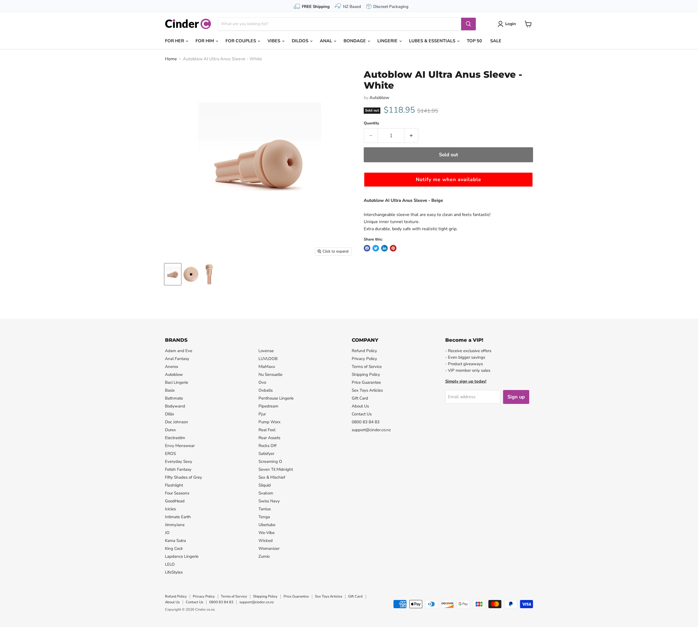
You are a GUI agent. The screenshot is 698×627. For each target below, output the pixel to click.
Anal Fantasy (177, 358)
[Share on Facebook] (367, 248)
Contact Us (362, 414)
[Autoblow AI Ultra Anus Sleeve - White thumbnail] (172, 274)
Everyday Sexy (178, 461)
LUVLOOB (268, 358)
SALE (495, 41)
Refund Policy (364, 350)
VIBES (274, 41)
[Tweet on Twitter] (375, 248)
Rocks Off (267, 445)
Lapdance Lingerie (181, 556)
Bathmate (174, 398)
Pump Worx (269, 422)
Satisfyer (266, 453)
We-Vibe (266, 532)
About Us (360, 406)
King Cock (174, 548)
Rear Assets (269, 437)
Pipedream (268, 406)
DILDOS (300, 41)
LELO (170, 564)
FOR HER (175, 41)
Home (171, 58)
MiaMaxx (266, 366)
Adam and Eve (178, 350)
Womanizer (268, 548)
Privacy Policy (364, 358)
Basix (170, 390)
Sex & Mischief (271, 477)
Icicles (170, 509)
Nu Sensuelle (270, 374)
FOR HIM (205, 41)
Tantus (264, 509)
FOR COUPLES (241, 41)
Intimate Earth (178, 517)
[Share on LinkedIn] (384, 248)
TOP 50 (474, 41)
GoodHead (175, 501)
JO (167, 532)
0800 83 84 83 (366, 422)
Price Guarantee (366, 382)
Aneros (171, 366)
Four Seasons (177, 493)
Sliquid (264, 485)
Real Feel (266, 430)
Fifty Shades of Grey (183, 477)
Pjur (262, 414)
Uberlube (266, 524)
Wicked (265, 540)
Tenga (264, 517)
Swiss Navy (269, 501)
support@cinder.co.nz (371, 430)
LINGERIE (388, 41)
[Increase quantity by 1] (411, 135)
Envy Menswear (180, 445)
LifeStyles (174, 572)
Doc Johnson (176, 422)
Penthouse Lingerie (276, 398)
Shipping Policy (366, 374)
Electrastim (175, 437)
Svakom (265, 493)
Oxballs (265, 390)
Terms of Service (367, 366)
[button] (448, 179)
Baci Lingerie (176, 382)
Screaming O (270, 461)
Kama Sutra (175, 540)
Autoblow (379, 98)
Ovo (262, 382)
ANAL (326, 41)
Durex (170, 430)
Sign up (516, 397)
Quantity (371, 123)
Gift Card (360, 398)
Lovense (266, 350)
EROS (170, 453)
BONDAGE (355, 41)
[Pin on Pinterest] (393, 248)
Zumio (264, 556)
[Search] (468, 24)
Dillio (169, 414)
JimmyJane (175, 524)
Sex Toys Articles (367, 390)
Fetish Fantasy (178, 469)
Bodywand (175, 406)
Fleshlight (174, 485)
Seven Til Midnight (275, 469)
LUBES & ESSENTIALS (432, 41)
